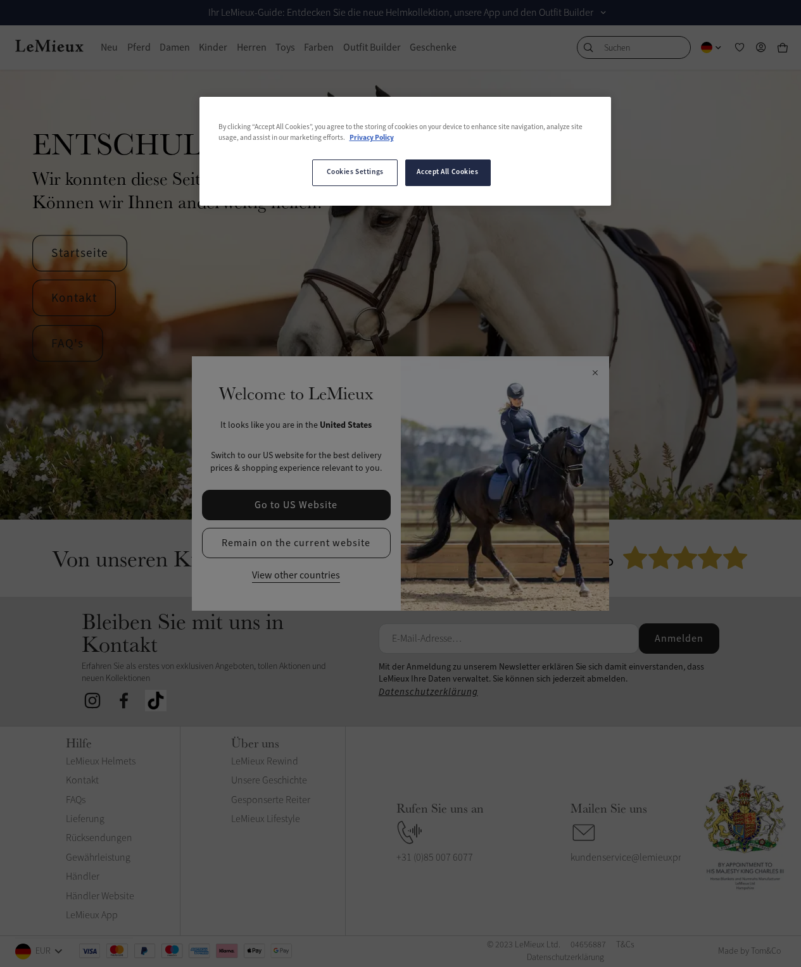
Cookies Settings (355, 172)
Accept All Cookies (447, 172)
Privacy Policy (372, 138)
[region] (405, 151)
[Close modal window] (595, 373)
